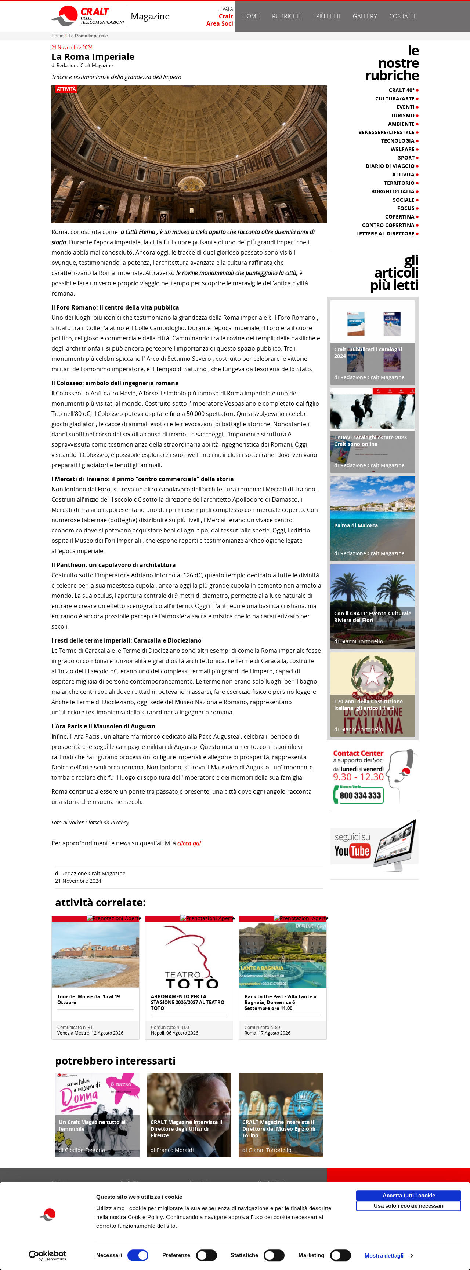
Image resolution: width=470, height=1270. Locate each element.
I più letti (326, 16)
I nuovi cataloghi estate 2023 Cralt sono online (370, 440)
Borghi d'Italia (393, 191)
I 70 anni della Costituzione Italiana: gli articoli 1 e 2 (368, 704)
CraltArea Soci (219, 20)
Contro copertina (389, 225)
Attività (66, 89)
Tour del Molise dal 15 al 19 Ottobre (88, 999)
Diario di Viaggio (391, 166)
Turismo (403, 115)
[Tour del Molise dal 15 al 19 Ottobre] (95, 954)
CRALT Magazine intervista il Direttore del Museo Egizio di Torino (278, 1129)
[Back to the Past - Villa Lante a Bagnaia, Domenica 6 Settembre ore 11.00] (282, 954)
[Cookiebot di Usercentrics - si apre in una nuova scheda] (47, 1255)
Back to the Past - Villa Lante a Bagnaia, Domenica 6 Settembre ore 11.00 (281, 1002)
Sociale (404, 200)
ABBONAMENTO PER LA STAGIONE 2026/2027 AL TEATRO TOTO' (187, 1002)
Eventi (406, 107)
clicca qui (189, 843)
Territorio (400, 183)
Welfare (403, 149)
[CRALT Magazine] (88, 15)
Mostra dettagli (384, 1255)
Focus (406, 208)
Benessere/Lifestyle (387, 132)
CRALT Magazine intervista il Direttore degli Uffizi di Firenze (186, 1129)
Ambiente (402, 124)
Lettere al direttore (386, 233)
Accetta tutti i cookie (409, 1195)
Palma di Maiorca (356, 525)
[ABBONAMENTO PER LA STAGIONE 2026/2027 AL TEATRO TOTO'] (189, 954)
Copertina (400, 216)
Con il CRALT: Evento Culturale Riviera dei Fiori (372, 616)
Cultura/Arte (395, 98)
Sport (407, 157)
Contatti (402, 16)
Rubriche (286, 16)
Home (251, 16)
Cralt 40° (402, 90)
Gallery (365, 16)
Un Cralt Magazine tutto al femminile (92, 1125)
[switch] (206, 1255)
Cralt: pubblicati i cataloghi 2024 (368, 352)
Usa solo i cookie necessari (409, 1206)
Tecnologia (398, 141)
